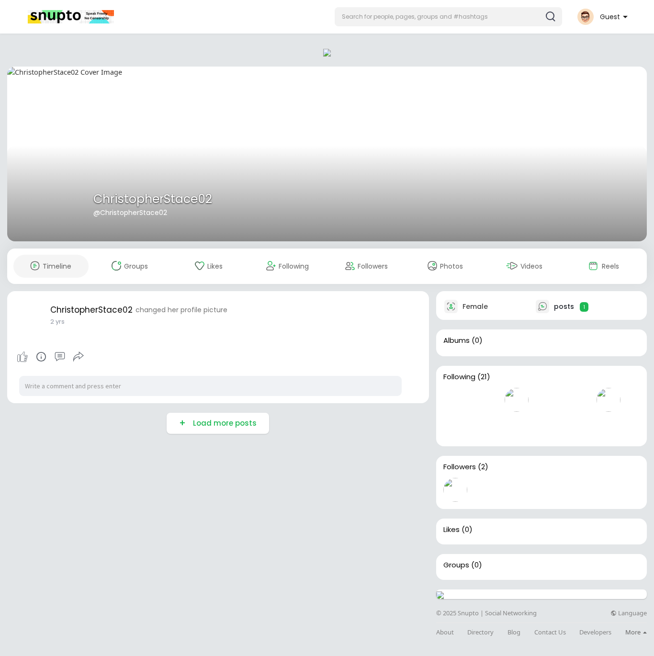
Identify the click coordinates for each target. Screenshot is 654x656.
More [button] (633, 632)
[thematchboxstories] (608, 400)
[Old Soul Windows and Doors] (455, 400)
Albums (456, 340)
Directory (480, 632)
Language (632, 613)
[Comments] (60, 357)
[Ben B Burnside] (517, 427)
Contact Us (550, 632)
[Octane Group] (486, 400)
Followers (459, 467)
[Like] (50, 357)
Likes (451, 529)
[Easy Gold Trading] (486, 490)
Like (22, 357)
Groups (456, 565)
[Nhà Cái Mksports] (547, 400)
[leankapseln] (455, 490)
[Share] (78, 357)
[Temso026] (578, 400)
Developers (595, 632)
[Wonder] (41, 357)
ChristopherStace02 (152, 199)
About (445, 632)
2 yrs (57, 321)
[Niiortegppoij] (517, 400)
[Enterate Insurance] (486, 427)
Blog (513, 632)
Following (459, 377)
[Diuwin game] (455, 427)
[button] (448, 16)
